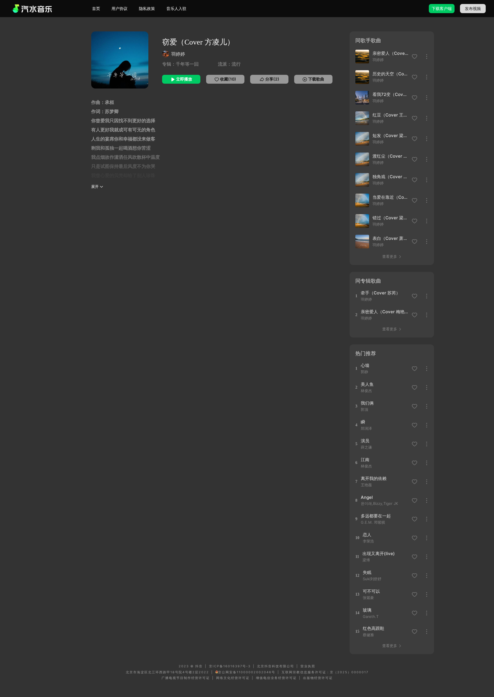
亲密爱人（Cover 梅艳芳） (391, 53)
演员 (365, 440)
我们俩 (367, 403)
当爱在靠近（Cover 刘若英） (391, 197)
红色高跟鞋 (373, 628)
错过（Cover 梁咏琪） (391, 217)
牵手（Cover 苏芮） (380, 293)
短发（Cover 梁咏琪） (391, 135)
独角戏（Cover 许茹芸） (391, 176)
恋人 (367, 534)
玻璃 (367, 610)
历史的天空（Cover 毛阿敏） (391, 74)
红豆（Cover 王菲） (391, 115)
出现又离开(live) (378, 553)
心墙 (365, 365)
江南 (365, 459)
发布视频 (473, 8)
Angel (367, 497)
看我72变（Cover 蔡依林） (391, 94)
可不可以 (371, 591)
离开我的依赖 (374, 478)
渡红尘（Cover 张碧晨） (391, 156)
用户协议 (119, 8)
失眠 (367, 572)
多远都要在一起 (376, 516)
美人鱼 (367, 384)
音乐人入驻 (176, 8)
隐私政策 (147, 8)
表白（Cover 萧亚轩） (391, 238)
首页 (96, 8)
